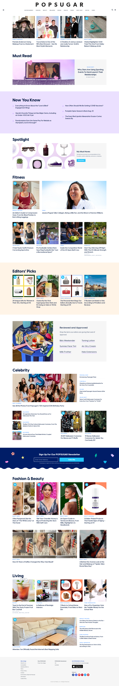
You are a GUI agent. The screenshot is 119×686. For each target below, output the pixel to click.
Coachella (83, 381)
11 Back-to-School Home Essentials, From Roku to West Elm (71, 607)
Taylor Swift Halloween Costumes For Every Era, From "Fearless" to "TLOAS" (91, 400)
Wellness (52, 10)
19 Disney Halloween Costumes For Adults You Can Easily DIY (94, 438)
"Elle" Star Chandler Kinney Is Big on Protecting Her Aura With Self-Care (47, 521)
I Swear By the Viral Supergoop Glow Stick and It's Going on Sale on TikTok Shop (46, 304)
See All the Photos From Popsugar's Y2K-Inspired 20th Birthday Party (38, 406)
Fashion (38, 10)
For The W (39, 245)
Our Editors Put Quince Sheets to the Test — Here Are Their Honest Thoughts (92, 621)
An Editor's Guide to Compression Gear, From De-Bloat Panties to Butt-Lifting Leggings (25, 215)
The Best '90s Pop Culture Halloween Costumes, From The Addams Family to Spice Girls (40, 425)
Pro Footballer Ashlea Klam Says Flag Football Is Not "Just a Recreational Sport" (47, 250)
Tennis (43, 210)
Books (59, 10)
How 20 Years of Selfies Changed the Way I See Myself (33, 562)
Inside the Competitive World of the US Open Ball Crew (71, 249)
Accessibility (23, 665)
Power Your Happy (42, 663)
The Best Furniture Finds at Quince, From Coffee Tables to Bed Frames (91, 637)
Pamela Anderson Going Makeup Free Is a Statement (23, 43)
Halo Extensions (89, 352)
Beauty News (87, 39)
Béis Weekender (67, 340)
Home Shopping (84, 634)
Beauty (45, 10)
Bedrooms (82, 626)
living (18, 576)
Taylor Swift (16, 245)
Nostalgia (39, 602)
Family (72, 10)
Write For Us (23, 663)
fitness (19, 177)
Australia (57, 665)
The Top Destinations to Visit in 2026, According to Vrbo (90, 645)
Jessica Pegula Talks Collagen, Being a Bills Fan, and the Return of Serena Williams (72, 213)
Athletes (38, 39)
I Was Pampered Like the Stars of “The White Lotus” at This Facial (23, 521)
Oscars (82, 389)
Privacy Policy (59, 463)
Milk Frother (65, 352)
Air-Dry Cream (89, 346)
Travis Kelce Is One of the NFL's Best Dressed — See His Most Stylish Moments (46, 44)
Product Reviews (17, 210)
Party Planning (17, 403)
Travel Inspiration (65, 298)
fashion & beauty (28, 478)
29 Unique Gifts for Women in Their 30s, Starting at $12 (23, 302)
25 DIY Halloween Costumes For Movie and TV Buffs (71, 437)
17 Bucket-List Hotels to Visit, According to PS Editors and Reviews (94, 303)
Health (66, 10)
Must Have (79, 10)
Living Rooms (16, 647)
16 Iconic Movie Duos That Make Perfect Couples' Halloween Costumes (37, 435)
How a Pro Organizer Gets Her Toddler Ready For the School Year (94, 607)
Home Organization (89, 602)
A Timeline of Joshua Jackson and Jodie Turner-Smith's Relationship (71, 44)
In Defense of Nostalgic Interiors (44, 606)
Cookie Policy (24, 678)
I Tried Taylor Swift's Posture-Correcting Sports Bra (23, 249)
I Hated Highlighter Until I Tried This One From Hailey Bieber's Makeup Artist (94, 44)
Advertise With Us (25, 666)
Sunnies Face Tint (68, 346)
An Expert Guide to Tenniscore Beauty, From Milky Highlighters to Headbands (69, 522)
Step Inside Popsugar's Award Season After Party (92, 392)
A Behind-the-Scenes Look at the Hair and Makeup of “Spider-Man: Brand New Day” (92, 564)
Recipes (15, 602)
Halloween (26, 412)
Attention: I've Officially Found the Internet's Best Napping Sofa (36, 649)
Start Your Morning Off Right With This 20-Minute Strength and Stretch (95, 250)
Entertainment (28, 10)
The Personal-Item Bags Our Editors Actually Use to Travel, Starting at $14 (71, 303)
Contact (22, 672)
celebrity (21, 370)
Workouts (87, 245)
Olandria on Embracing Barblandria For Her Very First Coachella (91, 384)
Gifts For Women (17, 298)
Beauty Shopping (89, 516)
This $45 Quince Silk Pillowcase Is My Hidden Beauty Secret (90, 629)
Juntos (87, 10)
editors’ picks (24, 271)
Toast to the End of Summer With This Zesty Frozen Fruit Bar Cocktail (23, 607)
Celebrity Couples (65, 39)
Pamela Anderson (18, 39)
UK (55, 663)
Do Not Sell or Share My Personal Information (28, 675)
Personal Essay (84, 375)
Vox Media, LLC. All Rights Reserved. (61, 681)
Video (93, 10)
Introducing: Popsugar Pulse (88, 377)
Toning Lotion (88, 340)
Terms (53, 463)
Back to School (65, 602)
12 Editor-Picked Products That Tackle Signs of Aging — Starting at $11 (94, 521)
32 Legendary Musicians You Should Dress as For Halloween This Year (37, 415)
